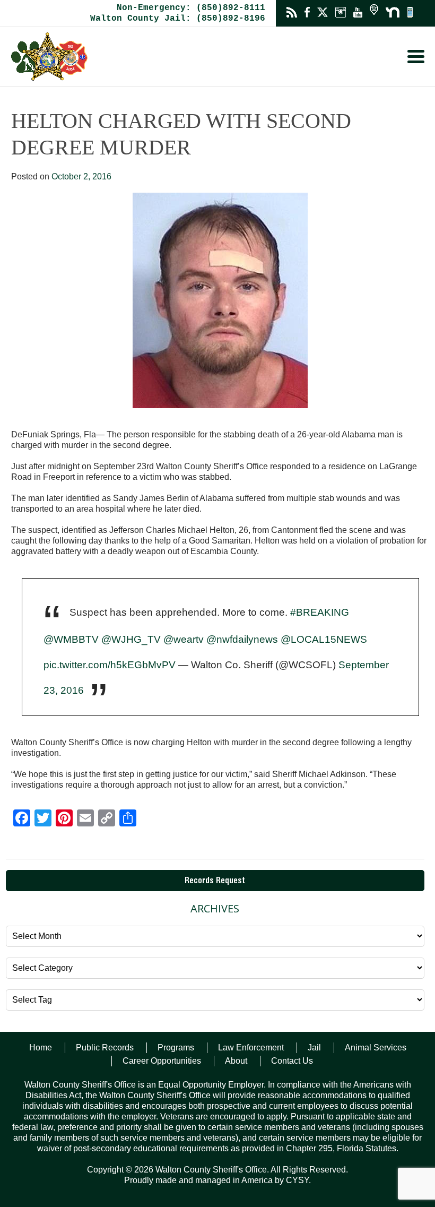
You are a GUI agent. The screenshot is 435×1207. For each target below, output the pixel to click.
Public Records (105, 1047)
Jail (314, 1047)
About (236, 1060)
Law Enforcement (251, 1047)
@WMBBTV (71, 639)
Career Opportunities (162, 1060)
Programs (176, 1047)
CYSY (297, 1180)
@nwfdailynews (242, 639)
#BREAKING (319, 612)
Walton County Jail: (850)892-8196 (177, 18)
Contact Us (292, 1060)
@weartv (183, 639)
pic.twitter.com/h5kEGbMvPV (110, 664)
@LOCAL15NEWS (324, 639)
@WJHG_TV (131, 639)
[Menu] (415, 56)
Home (40, 1047)
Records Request (215, 881)
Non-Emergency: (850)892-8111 (191, 8)
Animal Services (375, 1047)
